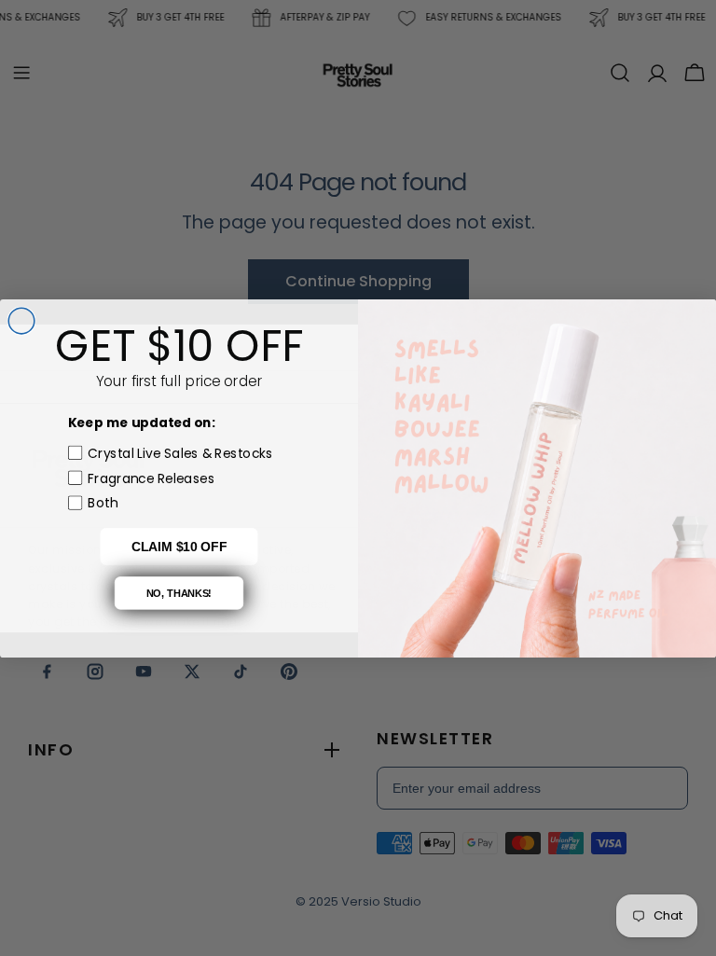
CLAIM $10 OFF (179, 546)
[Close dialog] (21, 321)
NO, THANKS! (179, 592)
